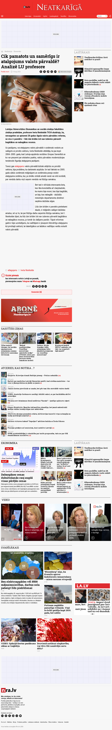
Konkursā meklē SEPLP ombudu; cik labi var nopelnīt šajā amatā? (63, 348)
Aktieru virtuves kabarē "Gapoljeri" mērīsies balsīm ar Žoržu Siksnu (36, 421)
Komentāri (37, 16)
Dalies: (28, 286)
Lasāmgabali (54, 16)
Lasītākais (82, 52)
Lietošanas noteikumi (33, 722)
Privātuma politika (22, 722)
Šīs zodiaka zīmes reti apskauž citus (94, 104)
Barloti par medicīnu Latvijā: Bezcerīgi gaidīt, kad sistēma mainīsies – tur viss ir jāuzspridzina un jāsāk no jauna (39, 382)
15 (53, 428)
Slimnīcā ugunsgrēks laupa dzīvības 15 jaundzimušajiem (97, 70)
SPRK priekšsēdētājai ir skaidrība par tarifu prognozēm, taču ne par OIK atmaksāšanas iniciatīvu (38, 434)
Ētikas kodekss (52, 722)
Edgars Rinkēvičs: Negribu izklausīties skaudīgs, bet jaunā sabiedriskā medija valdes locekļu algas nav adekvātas (37, 408)
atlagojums (11, 270)
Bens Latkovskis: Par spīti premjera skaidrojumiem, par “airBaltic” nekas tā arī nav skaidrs (64, 463)
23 (59, 375)
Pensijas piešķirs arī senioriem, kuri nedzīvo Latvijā (30, 428)
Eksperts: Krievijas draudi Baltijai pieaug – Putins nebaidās (33, 375)
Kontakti (66, 722)
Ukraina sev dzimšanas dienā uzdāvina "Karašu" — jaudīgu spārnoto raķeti (38, 401)
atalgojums (20, 166)
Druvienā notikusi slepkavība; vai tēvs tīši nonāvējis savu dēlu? (53, 646)
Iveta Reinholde (26, 270)
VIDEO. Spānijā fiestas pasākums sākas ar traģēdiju (18, 644)
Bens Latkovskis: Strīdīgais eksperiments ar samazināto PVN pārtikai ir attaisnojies (64, 487)
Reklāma (9, 722)
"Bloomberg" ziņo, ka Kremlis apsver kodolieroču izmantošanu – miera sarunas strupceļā (58, 575)
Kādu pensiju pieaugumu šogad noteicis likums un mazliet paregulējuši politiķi (48, 487)
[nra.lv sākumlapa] (27, 7)
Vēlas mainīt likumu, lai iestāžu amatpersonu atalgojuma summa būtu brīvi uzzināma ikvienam (9, 350)
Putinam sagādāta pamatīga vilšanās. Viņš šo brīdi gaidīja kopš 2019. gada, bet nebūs (57, 609)
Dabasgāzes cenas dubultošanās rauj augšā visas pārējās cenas (17, 478)
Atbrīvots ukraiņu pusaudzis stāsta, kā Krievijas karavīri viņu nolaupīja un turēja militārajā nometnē (39, 415)
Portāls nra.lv (5, 72)
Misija (14, 722)
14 (30, 435)
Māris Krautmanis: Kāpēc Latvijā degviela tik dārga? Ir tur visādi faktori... (47, 463)
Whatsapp (37, 281)
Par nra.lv (3, 722)
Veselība (63, 16)
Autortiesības (43, 722)
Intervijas (28, 16)
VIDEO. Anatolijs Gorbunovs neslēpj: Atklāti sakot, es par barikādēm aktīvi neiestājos (39, 395)
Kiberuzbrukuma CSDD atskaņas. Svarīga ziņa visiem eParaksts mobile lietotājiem (95, 95)
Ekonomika (72, 16)
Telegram (26, 281)
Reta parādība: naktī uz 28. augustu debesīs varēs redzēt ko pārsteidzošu (97, 82)
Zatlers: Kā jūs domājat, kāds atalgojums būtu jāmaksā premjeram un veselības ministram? (45, 350)
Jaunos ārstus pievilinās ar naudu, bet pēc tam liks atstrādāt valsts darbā (38, 389)
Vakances (60, 722)
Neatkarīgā (8, 51)
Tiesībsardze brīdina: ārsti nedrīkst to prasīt (96, 58)
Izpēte (45, 16)
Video (6, 500)
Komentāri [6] (37, 292)
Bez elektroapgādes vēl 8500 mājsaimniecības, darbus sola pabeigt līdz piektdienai (20, 585)
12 (9, 403)
